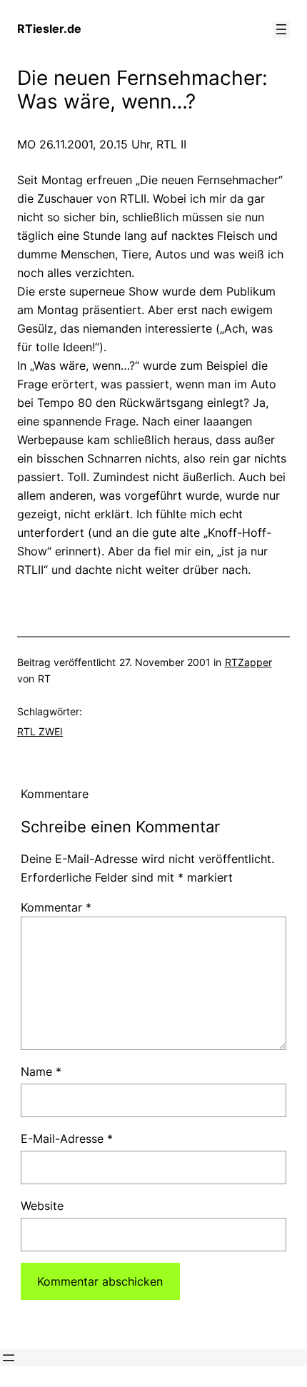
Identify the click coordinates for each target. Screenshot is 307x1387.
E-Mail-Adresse (67, 1138)
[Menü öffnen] (281, 29)
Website (42, 1206)
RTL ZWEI (40, 731)
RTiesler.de (49, 28)
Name (41, 1071)
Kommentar (56, 907)
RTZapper (248, 662)
